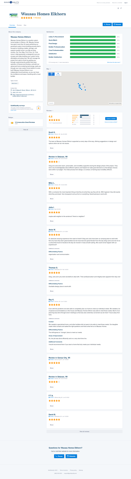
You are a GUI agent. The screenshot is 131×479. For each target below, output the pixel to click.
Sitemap (81, 470)
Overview (12, 25)
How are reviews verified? (111, 122)
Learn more (13, 110)
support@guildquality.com (70, 473)
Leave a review (110, 118)
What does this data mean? (113, 62)
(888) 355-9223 (58, 473)
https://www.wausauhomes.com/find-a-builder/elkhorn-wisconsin (23, 95)
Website (118, 24)
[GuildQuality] (11, 2)
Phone (108, 24)
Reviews (19, 25)
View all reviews (84, 431)
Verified (52, 134)
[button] (78, 83)
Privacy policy (73, 470)
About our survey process (103, 2)
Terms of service (64, 470)
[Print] (118, 8)
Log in (125, 2)
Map (25, 25)
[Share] (121, 8)
